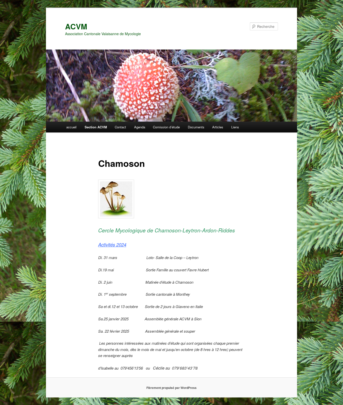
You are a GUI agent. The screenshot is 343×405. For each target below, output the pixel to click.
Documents (196, 127)
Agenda (139, 127)
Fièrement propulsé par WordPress (171, 387)
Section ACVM (96, 127)
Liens (235, 127)
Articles (217, 127)
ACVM (76, 26)
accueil (71, 127)
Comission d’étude (166, 127)
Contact (120, 127)
